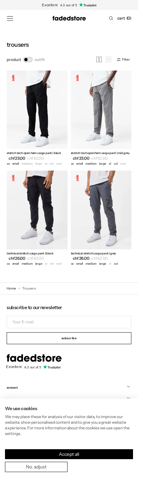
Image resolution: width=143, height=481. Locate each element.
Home (11, 288)
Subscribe (69, 338)
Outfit (40, 59)
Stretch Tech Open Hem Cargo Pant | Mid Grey (100, 153)
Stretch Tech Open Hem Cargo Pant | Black (34, 153)
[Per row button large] (99, 59)
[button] (10, 18)
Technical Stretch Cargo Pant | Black (30, 253)
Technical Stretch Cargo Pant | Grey (93, 253)
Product (14, 59)
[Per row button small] (108, 59)
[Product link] (37, 119)
